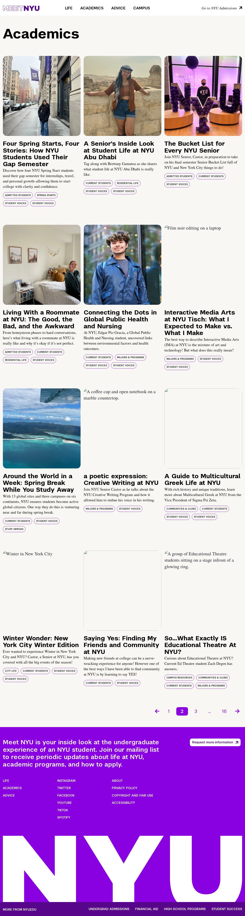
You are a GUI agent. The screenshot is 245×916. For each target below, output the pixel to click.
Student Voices (15, 203)
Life (69, 8)
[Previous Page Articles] (156, 710)
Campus (141, 8)
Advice (118, 8)
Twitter (64, 788)
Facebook (65, 795)
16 (224, 711)
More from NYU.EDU (19, 910)
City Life (11, 670)
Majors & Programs (130, 357)
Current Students (98, 183)
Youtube (64, 803)
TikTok (62, 810)
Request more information (212, 742)
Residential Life (128, 183)
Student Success (227, 909)
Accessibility (123, 803)
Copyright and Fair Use (132, 795)
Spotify (63, 817)
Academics (92, 8)
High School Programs (185, 909)
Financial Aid (146, 909)
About (117, 781)
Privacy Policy (124, 788)
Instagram (66, 781)
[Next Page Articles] (237, 710)
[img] (42, 96)
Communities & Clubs (181, 508)
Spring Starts (46, 195)
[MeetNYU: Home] (21, 8)
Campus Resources (179, 677)
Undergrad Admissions (109, 909)
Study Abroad (14, 529)
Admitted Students (18, 195)
